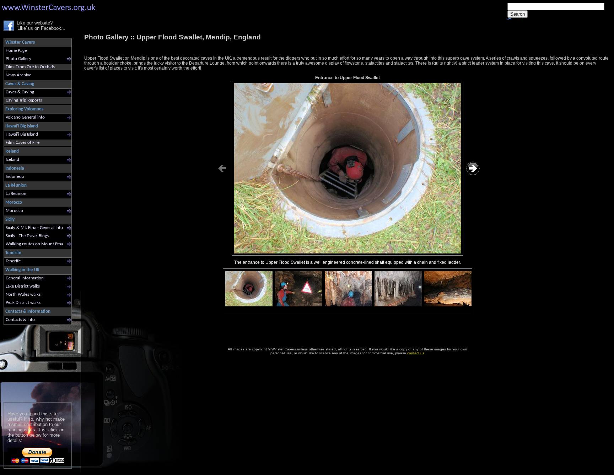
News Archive (18, 75)
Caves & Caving (20, 92)
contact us (415, 353)
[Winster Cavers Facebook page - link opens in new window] (9, 29)
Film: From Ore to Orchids (30, 67)
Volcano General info (25, 117)
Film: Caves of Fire (22, 142)
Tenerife (13, 261)
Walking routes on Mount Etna (34, 244)
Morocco (14, 210)
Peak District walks (23, 302)
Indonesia (15, 176)
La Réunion (16, 193)
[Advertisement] (34, 362)
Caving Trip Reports (24, 100)
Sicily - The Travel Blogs (27, 236)
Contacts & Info (20, 319)
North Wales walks (23, 294)
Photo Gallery (18, 58)
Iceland (12, 159)
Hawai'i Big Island (22, 134)
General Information (25, 278)
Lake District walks (23, 286)
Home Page (16, 50)
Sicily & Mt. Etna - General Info (34, 227)
